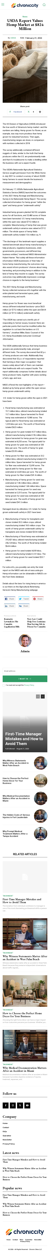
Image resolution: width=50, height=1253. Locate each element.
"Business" (8, 896)
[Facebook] (6, 1105)
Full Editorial (10, 749)
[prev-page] (38, 696)
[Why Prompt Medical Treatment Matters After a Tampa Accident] (40, 834)
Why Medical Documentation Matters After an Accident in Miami (16, 798)
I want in (23, 679)
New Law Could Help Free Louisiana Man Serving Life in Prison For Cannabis (36, 623)
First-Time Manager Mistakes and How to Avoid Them (24, 739)
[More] (40, 112)
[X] (20, 1105)
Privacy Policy (29, 685)
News (25, 17)
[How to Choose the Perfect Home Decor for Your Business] (40, 781)
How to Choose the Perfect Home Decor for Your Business (15, 780)
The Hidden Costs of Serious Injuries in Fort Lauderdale (16, 816)
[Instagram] (13, 1105)
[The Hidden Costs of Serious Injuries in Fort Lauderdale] (40, 816)
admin (13, 38)
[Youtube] (27, 1105)
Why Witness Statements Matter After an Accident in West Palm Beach (16, 763)
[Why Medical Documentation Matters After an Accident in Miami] (40, 798)
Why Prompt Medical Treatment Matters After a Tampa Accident (15, 833)
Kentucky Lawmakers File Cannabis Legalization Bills (11, 623)
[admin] (25, 640)
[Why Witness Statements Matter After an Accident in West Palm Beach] (40, 763)
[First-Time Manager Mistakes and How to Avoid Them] (25, 722)
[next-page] (43, 696)
